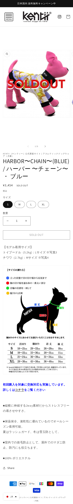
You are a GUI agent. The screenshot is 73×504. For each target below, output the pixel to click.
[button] (5, 16)
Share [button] (11, 468)
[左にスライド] (28, 146)
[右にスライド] (45, 146)
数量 (5, 213)
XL (43, 204)
